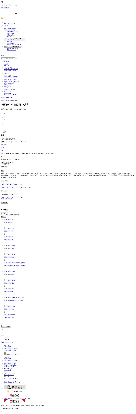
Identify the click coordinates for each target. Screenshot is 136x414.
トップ (6, 64)
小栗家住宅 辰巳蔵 (9, 257)
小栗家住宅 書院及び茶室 (8, 184)
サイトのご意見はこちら (11, 94)
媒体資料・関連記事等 (10, 79)
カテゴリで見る (9, 30)
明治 (2, 144)
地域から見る (10, 36)
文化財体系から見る (12, 31)
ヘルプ (6, 88)
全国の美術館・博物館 (12, 46)
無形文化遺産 (10, 43)
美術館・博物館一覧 (12, 48)
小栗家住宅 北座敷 (9, 248)
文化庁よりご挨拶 (9, 83)
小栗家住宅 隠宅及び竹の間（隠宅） (14, 300)
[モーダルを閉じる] (1, 411)
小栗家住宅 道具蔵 (9, 283)
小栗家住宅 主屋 (8, 231)
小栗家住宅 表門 (8, 222)
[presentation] (1, 214)
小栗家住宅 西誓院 (9, 274)
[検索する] (16, 5)
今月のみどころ (11, 50)
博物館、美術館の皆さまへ (11, 81)
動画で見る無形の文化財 (14, 44)
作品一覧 (10, 28)
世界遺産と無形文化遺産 (14, 39)
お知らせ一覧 (7, 86)
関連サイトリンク (9, 91)
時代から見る (10, 33)
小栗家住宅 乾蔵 (8, 291)
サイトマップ (7, 93)
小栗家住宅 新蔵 (8, 239)
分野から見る (10, 35)
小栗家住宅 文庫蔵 (9, 309)
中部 (5, 144)
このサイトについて (9, 24)
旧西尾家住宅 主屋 (9, 317)
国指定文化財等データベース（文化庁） (12, 187)
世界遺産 (9, 41)
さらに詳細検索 (5, 8)
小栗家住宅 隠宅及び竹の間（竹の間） (15, 265)
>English (6, 25)
